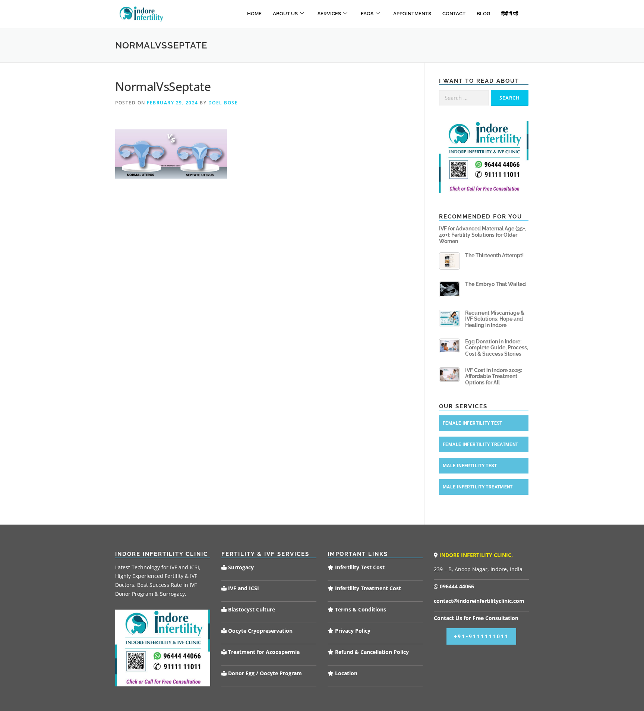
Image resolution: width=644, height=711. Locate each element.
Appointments (412, 13)
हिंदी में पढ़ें (509, 13)
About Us (285, 13)
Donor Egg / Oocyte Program (265, 673)
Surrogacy (240, 567)
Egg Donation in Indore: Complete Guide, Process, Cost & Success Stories (496, 348)
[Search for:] (464, 98)
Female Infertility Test (472, 423)
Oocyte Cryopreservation (260, 630)
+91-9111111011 (481, 636)
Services (329, 13)
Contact (453, 13)
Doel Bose (223, 103)
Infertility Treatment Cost (367, 588)
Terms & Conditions (360, 609)
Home (254, 13)
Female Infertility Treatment (480, 444)
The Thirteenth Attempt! (494, 255)
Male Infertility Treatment (478, 487)
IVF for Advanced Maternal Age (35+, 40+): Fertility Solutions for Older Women (482, 235)
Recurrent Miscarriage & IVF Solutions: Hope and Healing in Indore (494, 319)
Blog (483, 13)
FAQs (367, 13)
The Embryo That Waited (495, 284)
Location (345, 673)
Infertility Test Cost (359, 567)
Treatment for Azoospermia (263, 651)
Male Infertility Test (470, 465)
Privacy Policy (352, 630)
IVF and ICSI (243, 588)
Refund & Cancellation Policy (371, 651)
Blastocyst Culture (251, 609)
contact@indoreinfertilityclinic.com (479, 600)
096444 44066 (456, 586)
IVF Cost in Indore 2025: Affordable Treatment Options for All (493, 376)
